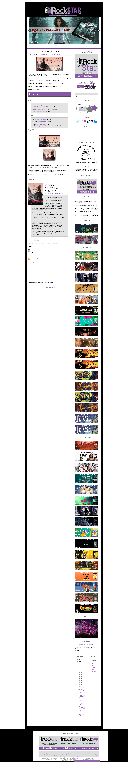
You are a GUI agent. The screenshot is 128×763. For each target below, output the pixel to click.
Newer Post (31, 285)
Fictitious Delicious (42, 111)
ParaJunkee (94, 670)
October (80, 720)
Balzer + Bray (43, 54)
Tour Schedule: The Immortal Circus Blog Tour (81, 713)
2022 (78, 665)
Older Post (69, 285)
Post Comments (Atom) (39, 290)
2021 (78, 667)
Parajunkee (80, 761)
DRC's (85, 46)
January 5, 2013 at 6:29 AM (39, 258)
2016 (78, 678)
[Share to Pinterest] (38, 240)
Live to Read (40, 108)
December (80, 687)
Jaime (94, 667)
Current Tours (74, 46)
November (80, 718)
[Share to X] (36, 240)
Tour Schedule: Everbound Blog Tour (81, 691)
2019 (78, 672)
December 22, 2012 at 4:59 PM (46, 250)
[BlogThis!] (35, 240)
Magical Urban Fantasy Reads (45, 126)
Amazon (50, 193)
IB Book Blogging (42, 121)
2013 (78, 684)
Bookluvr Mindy (34, 250)
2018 (78, 674)
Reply (32, 253)
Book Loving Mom (42, 124)
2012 (78, 686)
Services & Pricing (60, 46)
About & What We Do (44, 46)
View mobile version (50, 287)
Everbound (54, 54)
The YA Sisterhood (42, 122)
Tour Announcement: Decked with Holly (81, 708)
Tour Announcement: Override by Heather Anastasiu (81, 696)
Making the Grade (41, 119)
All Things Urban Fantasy (43, 105)
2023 (78, 663)
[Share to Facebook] (37, 240)
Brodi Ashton (48, 54)
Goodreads (64, 193)
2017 (78, 676)
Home (32, 46)
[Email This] (33, 240)
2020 (78, 669)
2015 (78, 680)
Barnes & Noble (57, 193)
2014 (78, 682)
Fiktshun (94, 664)
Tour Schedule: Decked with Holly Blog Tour (81, 702)
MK (32, 258)
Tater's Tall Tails (41, 109)
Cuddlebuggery (41, 106)
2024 (78, 661)
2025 (78, 659)
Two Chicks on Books (84, 202)
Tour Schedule (59, 54)
